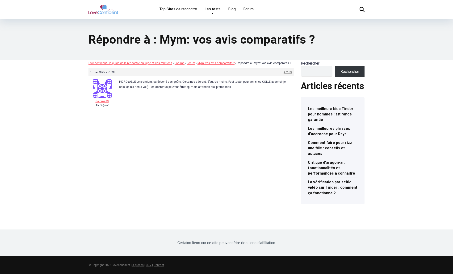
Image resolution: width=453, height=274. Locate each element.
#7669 (288, 72)
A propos (138, 265)
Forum (248, 9)
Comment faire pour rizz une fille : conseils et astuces (330, 148)
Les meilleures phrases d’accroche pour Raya (329, 131)
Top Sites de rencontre (178, 9)
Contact (159, 265)
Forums (180, 63)
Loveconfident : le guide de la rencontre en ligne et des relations (130, 63)
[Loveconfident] (103, 7)
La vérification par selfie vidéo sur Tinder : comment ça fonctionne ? (332, 187)
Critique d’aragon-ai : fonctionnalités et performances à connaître (331, 168)
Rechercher (310, 63)
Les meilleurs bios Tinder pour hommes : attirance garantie (330, 114)
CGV (148, 265)
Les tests (213, 9)
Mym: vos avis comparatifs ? (216, 63)
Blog (232, 9)
